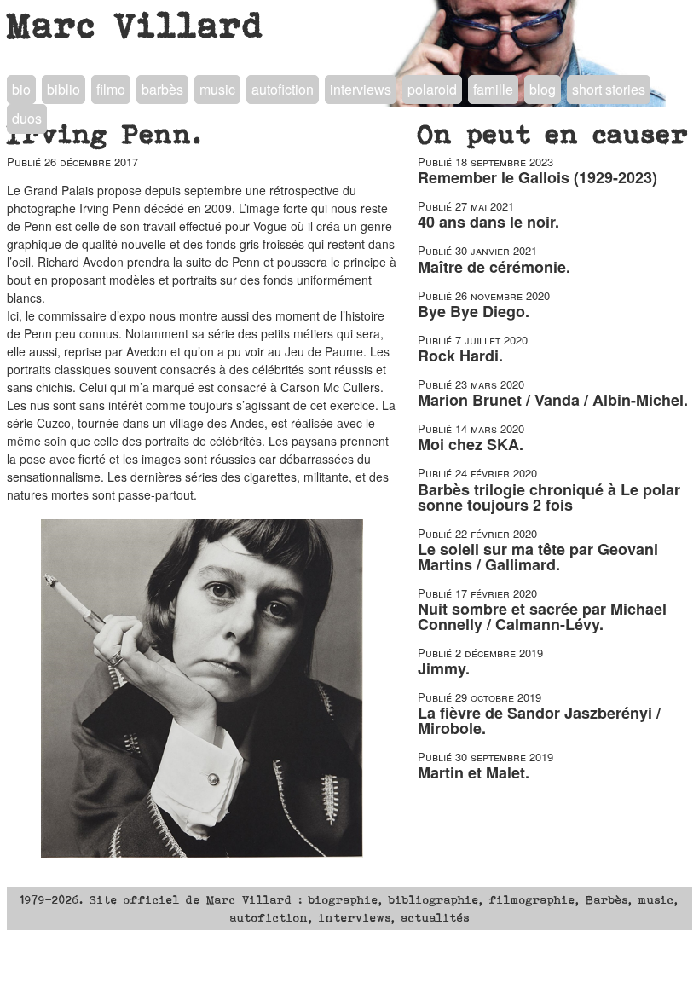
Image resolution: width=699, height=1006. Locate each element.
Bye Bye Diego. (473, 311)
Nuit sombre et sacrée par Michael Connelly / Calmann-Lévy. (542, 616)
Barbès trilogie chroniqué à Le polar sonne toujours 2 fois (549, 497)
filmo (110, 89)
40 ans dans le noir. (488, 222)
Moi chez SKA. (470, 444)
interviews (360, 89)
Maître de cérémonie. (494, 267)
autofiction (282, 89)
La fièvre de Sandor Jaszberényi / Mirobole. (539, 720)
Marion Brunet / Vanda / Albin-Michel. (553, 400)
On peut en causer (554, 134)
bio (21, 89)
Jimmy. (444, 668)
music (217, 89)
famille (493, 89)
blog (542, 89)
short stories (608, 89)
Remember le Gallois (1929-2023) (537, 177)
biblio (63, 89)
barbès (162, 89)
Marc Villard (136, 24)
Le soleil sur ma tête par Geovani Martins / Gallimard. (538, 556)
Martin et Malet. (473, 772)
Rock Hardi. (460, 355)
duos (27, 118)
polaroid (432, 89)
